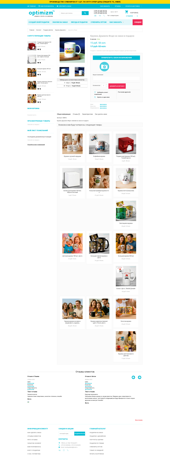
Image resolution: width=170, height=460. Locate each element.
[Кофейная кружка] (99, 144)
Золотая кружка (126, 321)
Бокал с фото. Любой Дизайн (125, 288)
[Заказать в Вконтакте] (100, 16)
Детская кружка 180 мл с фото (72, 256)
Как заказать (105, 6)
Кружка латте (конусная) (126, 190)
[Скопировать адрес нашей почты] (95, 16)
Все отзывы (139, 420)
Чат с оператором (112, 15)
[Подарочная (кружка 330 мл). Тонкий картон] (126, 144)
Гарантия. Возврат (34, 443)
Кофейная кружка (99, 156)
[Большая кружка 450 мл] (126, 243)
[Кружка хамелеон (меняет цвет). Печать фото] (99, 309)
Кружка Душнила (60, 30)
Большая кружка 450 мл (126, 256)
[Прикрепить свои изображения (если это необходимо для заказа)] (104, 67)
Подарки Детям (48, 30)
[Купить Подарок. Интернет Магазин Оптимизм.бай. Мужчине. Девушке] (42, 13)
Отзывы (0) (76, 114)
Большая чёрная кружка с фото (99, 257)
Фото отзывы (32, 439)
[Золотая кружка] (126, 309)
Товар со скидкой (96, 450)
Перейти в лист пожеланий (36, 144)
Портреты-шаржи (96, 439)
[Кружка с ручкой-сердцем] (72, 144)
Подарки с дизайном (98, 436)
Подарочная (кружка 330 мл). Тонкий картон (125, 157)
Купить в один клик (103, 97)
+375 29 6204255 (76, 445)
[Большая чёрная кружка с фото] (99, 243)
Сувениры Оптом (96, 446)
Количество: (97, 85)
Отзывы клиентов (34, 436)
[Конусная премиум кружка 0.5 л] (99, 178)
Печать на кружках (97, 454)
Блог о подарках (33, 450)
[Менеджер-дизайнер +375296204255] (104, 16)
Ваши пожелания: (98, 74)
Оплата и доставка (132, 6)
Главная (32, 6)
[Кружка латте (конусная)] (126, 178)
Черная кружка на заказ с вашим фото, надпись (72, 322)
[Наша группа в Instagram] (64, 450)
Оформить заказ (65, 6)
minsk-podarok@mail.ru (71, 447)
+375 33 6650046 (65, 445)
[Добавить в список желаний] (38, 49)
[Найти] (85, 13)
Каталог (38, 30)
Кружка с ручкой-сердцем (72, 156)
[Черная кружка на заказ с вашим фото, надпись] (72, 309)
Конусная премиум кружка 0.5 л (99, 191)
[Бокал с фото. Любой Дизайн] (126, 276)
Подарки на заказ (96, 432)
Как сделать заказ (101, 114)
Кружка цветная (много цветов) (126, 354)
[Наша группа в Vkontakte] (60, 450)
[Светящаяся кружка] (126, 211)
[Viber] (68, 450)
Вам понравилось (47, 6)
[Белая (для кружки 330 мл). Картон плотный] (72, 178)
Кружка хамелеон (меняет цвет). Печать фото (99, 322)
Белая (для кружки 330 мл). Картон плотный (72, 191)
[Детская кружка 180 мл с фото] (72, 243)
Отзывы (118, 6)
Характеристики (87, 114)
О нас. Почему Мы (33, 454)
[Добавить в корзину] (40, 49)
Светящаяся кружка (126, 223)
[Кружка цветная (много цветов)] (126, 341)
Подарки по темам (97, 443)
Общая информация (64, 114)
